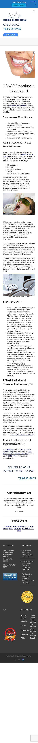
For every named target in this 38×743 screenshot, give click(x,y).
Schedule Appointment (19, 5)
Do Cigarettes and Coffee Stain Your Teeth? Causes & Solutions (28, 578)
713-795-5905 (12, 28)
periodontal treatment (17, 106)
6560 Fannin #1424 (7, 556)
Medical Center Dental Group (23, 435)
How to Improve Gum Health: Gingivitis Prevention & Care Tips (28, 565)
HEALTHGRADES (19, 526)
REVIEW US (10, 35)
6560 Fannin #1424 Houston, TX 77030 (17, 453)
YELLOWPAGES (28, 529)
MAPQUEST (8, 529)
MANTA (30, 526)
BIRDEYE (7, 526)
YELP (19, 531)
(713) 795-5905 (10, 456)
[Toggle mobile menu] (34, 11)
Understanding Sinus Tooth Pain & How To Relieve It (27, 553)
